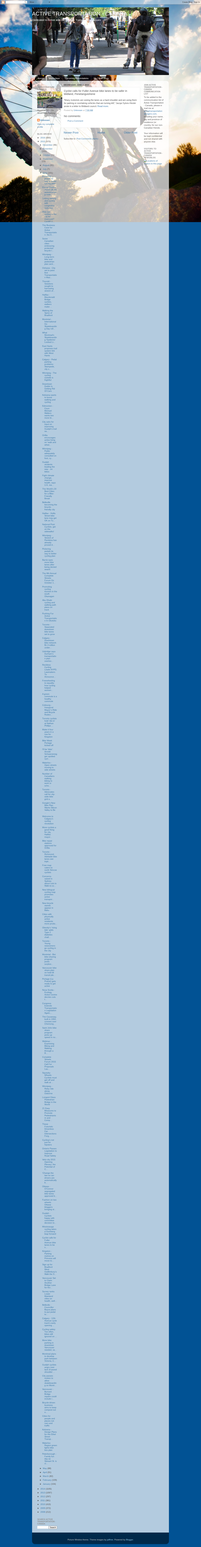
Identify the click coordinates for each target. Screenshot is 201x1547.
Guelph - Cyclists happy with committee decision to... (49, 1218)
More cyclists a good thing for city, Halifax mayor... (49, 832)
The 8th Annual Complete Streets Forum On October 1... (49, 578)
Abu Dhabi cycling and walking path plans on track (49, 605)
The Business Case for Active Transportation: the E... (49, 230)
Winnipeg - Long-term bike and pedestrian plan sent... (48, 259)
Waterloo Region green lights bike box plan (49, 1446)
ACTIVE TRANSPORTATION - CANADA (79, 14)
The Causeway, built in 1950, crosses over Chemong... (49, 1020)
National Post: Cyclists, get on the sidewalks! (49, 528)
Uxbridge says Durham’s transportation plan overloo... (49, 656)
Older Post (130, 132)
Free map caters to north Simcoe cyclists (49, 869)
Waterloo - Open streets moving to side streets (49, 766)
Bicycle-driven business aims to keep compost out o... (49, 1407)
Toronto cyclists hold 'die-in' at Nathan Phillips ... (49, 722)
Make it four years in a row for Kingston (48, 733)
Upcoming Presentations (77, 78)
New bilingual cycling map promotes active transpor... (48, 894)
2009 (43, 1508)
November (48, 149)
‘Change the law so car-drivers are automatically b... (49, 1178)
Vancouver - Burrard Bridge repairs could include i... (49, 1394)
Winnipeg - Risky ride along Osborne (48, 1090)
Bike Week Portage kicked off (47, 743)
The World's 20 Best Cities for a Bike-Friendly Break (49, 494)
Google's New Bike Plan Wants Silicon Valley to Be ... (49, 808)
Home (41, 78)
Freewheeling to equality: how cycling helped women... (48, 685)
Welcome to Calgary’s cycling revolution (48, 820)
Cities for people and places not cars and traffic (48, 1421)
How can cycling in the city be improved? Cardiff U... (49, 217)
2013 (43, 1493)
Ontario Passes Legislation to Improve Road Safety (49, 1152)
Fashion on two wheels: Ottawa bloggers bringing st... (49, 1205)
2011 (42, 1500)
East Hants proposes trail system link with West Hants (49, 351)
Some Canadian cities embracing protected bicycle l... (48, 245)
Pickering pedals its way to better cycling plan (49, 180)
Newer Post (71, 132)
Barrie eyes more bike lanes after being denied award (49, 565)
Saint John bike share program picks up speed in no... (49, 1033)
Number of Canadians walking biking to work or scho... (48, 780)
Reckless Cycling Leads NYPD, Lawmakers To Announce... (49, 671)
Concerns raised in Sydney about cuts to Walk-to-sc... (49, 881)
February (47, 1480)
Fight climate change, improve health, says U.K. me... (49, 480)
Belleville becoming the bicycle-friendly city (49, 506)
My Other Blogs (101, 78)
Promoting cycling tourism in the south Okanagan (49, 591)
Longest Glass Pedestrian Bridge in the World (49, 1101)
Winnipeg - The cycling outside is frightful (49, 376)
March (46, 1476)
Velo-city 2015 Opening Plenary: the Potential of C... (49, 1164)
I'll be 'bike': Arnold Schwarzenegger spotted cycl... (49, 754)
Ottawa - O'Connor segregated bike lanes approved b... (49, 1191)
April (45, 1472)
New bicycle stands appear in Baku (47, 907)
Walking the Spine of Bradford (47, 312)
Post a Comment (75, 121)
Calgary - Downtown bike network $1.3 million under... (49, 643)
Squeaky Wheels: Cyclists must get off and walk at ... (49, 1078)
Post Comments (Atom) (87, 139)
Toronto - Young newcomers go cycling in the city (49, 946)
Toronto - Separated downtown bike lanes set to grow (48, 629)
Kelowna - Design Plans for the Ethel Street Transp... (49, 1434)
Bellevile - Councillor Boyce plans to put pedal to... (49, 1310)
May (45, 1468)
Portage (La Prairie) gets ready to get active (49, 982)
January (47, 1484)
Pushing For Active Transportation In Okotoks (49, 617)
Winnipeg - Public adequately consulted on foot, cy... (49, 453)
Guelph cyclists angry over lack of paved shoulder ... (49, 1368)
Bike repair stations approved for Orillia (49, 844)
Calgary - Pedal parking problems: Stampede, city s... (49, 364)
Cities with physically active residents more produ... (49, 919)
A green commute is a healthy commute (49, 697)
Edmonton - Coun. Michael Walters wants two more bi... (48, 412)
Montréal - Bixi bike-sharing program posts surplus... (49, 959)
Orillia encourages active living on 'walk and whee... (49, 440)
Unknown (45, 120)
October (47, 155)
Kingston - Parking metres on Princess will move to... (49, 1256)
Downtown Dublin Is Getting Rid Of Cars (48, 387)
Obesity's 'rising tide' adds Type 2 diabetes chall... (49, 932)
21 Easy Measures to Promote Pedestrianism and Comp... (49, 1114)
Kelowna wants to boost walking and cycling (49, 398)
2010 (43, 1504)
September (48, 159)
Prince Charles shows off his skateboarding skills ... (49, 191)
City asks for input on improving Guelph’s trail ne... (49, 427)
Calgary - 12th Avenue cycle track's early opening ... (49, 1322)
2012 (43, 1496)
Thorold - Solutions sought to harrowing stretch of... (48, 286)
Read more (102, 106)
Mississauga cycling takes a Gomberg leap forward (49, 1230)
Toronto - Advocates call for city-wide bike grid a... (48, 794)
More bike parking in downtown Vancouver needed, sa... (49, 1345)
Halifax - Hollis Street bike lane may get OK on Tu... (49, 517)
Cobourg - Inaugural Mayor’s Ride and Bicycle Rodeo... (49, 710)
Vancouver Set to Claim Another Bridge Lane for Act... (49, 1283)
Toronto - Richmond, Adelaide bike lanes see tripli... (49, 857)
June (45, 173)
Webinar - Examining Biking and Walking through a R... (48, 1047)
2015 (43, 141)
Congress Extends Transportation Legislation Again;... (49, 1008)
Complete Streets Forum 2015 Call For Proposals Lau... (49, 1063)
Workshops (54, 78)
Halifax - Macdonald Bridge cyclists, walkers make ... (48, 301)
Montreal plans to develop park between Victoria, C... (49, 1357)
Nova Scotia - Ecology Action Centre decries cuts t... (49, 995)
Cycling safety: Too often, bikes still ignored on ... (49, 1333)
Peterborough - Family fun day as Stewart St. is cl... (49, 1459)
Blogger (129, 1540)
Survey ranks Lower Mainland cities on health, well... (49, 1296)
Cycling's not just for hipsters (48, 1142)
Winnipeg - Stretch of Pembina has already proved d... (49, 540)
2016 (43, 138)
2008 (43, 1512)
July (45, 169)
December (48, 145)
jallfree (110, 1540)
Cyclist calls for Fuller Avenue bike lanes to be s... (49, 1242)
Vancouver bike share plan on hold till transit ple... (49, 971)
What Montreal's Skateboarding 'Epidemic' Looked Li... (49, 337)
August (46, 165)
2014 (43, 1489)
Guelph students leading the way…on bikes (48, 467)
